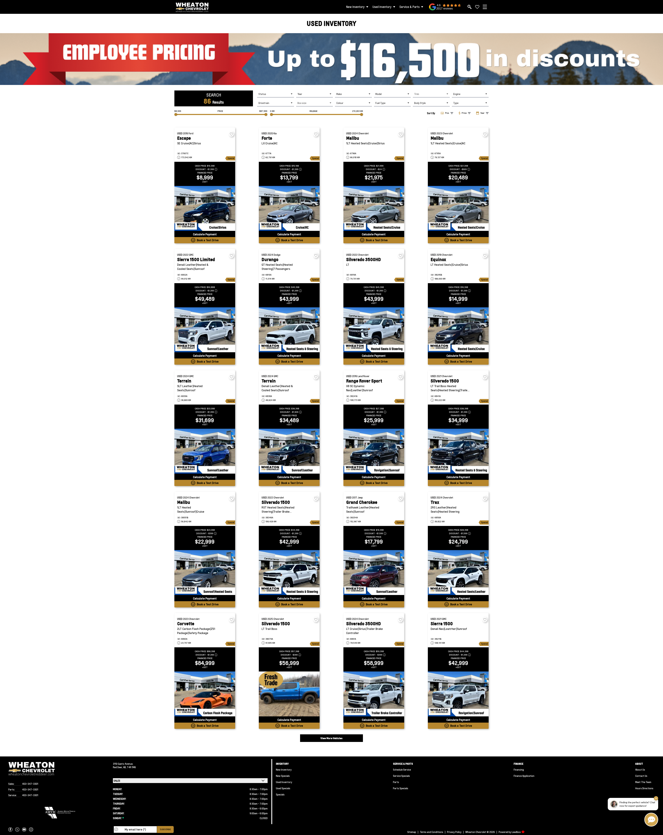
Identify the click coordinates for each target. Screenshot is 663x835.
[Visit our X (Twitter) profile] (17, 829)
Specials (280, 794)
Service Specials (401, 775)
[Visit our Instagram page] (31, 829)
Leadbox (516, 831)
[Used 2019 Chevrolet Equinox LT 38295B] (458, 329)
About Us (640, 769)
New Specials (283, 775)
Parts (396, 782)
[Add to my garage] (231, 134)
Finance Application (524, 775)
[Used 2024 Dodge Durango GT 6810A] (289, 329)
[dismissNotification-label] (656, 798)
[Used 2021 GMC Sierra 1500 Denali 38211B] (458, 693)
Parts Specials (400, 788)
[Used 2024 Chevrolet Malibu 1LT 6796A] (373, 208)
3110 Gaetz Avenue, (123, 763)
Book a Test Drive (208, 240)
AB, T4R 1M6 (129, 767)
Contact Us (641, 775)
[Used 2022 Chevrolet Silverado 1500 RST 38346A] (289, 572)
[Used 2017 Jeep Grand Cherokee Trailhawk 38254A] (373, 572)
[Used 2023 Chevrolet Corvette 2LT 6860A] (204, 693)
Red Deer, (118, 767)
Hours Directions (644, 788)
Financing (519, 769)
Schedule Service (402, 769)
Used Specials (283, 788)
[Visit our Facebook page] (10, 829)
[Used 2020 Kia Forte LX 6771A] (289, 208)
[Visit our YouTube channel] (24, 829)
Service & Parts (409, 7)
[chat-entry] (651, 820)
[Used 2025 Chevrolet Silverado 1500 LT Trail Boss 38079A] (289, 693)
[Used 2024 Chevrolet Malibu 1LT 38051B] (204, 572)
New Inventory (355, 7)
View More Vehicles (331, 738)
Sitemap (411, 831)
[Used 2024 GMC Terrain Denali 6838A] (289, 451)
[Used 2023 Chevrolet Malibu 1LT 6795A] (458, 208)
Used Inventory (382, 7)
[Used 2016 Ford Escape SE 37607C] (204, 208)
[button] (331, 59)
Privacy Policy (454, 831)
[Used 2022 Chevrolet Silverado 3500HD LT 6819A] (373, 329)
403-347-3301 (30, 783)
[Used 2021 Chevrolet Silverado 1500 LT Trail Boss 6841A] (458, 451)
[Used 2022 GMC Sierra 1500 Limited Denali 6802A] (204, 329)
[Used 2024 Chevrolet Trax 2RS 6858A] (458, 572)
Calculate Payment (205, 234)
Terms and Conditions (431, 831)
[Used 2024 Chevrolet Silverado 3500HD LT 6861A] (373, 693)
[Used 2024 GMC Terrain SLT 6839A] (204, 451)
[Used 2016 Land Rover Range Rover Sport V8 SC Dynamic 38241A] (373, 451)
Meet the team (643, 782)
